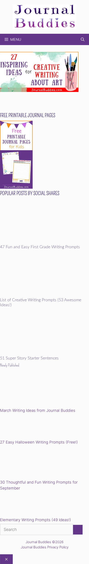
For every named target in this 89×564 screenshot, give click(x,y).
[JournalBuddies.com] (44, 16)
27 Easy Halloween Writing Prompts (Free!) (39, 442)
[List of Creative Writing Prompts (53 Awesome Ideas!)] (44, 295)
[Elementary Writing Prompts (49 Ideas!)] (23, 504)
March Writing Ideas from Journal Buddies (37, 410)
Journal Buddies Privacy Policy (44, 547)
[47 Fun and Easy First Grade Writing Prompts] (44, 241)
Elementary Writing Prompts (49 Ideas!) (35, 520)
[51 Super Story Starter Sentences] (44, 353)
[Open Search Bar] (82, 39)
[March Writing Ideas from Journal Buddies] (31, 391)
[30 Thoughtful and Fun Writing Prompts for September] (31, 463)
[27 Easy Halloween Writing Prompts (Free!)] (23, 427)
